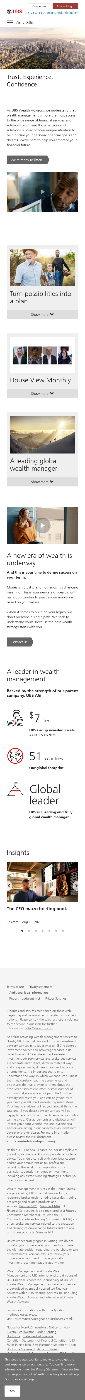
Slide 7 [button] (63, 931)
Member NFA (44, 1232)
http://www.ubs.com (39, 1028)
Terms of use (15, 987)
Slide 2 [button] (29, 931)
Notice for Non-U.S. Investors (26, 1327)
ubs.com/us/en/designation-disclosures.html (42, 1319)
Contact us (39, 6)
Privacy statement (40, 987)
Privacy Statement (48, 1369)
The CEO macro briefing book (37, 908)
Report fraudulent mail (25, 998)
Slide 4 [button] (42, 931)
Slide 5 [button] (49, 931)
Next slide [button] (72, 886)
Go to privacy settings (19, 1379)
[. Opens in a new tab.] (14, 11)
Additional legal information (28, 993)
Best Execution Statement (50, 1345)
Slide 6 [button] (56, 931)
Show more (42, 315)
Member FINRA (50, 1206)
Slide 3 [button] (36, 931)
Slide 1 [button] (22, 931)
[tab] (22, 931)
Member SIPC (28, 1206)
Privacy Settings (55, 998)
